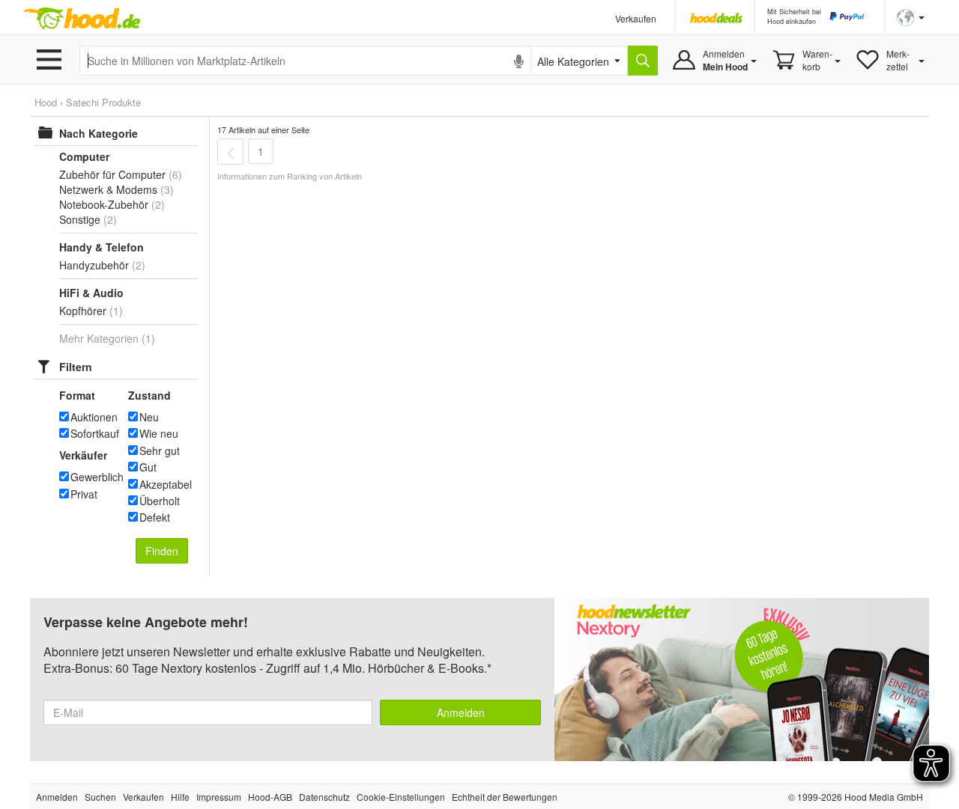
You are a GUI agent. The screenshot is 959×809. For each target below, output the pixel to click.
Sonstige (79, 219)
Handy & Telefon (101, 246)
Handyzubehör (94, 264)
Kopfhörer (82, 310)
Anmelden (461, 712)
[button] (911, 16)
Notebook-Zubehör (103, 204)
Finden (161, 550)
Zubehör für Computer (112, 174)
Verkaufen (635, 18)
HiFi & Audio (91, 292)
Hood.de (81, 18)
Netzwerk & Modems (108, 189)
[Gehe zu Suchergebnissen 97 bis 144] (230, 151)
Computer (84, 156)
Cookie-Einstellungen (401, 796)
